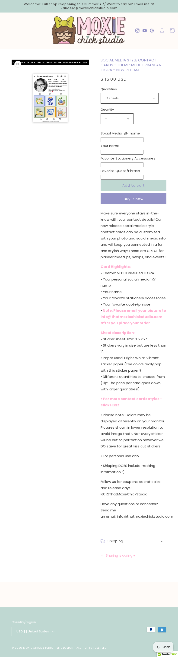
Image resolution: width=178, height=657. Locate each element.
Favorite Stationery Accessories (128, 158)
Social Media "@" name (120, 133)
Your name (110, 145)
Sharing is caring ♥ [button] (120, 555)
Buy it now (133, 198)
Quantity (107, 109)
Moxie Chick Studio (38, 648)
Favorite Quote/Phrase (120, 170)
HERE (114, 405)
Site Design (65, 648)
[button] (133, 541)
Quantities (109, 89)
